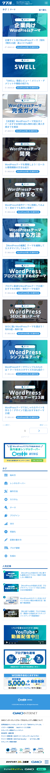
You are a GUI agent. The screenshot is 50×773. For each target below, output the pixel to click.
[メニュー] (46, 3)
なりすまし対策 (35, 739)
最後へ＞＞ (44, 425)
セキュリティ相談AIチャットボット (12, 730)
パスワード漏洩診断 (7, 727)
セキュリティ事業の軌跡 (9, 742)
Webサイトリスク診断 (23, 727)
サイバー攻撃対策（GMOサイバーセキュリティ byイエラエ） (20, 736)
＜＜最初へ (6, 425)
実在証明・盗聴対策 (7, 733)
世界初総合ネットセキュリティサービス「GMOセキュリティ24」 (21, 724)
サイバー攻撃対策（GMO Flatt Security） (14, 739)
